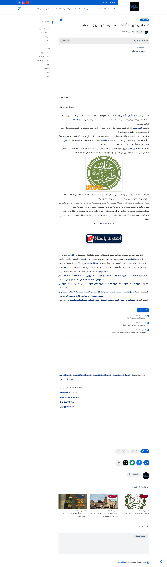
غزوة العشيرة (111, 284)
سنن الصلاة (106, 300)
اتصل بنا (112, 2)
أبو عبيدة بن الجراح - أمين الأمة (134, 325)
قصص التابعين (45, 53)
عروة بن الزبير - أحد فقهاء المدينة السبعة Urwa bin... (104, 515)
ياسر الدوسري (104, 276)
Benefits (47, 69)
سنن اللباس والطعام (78, 300)
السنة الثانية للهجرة (102, 375)
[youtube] (27, 2)
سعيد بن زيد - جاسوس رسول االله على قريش (128, 332)
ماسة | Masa (122, 562)
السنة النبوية (80, 9)
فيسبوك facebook (68, 393)
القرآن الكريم (104, 9)
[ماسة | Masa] (134, 6)
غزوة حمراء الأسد (76, 284)
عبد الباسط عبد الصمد (74, 276)
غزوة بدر (105, 141)
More (49, 73)
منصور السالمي (87, 280)
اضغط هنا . (98, 224)
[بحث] (19, 9)
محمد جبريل (91, 276)
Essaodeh (140, 32)
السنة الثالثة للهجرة (82, 375)
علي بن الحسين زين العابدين (137, 514)
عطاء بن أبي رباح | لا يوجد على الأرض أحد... (74, 515)
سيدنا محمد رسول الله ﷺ (109, 292)
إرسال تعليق (140, 536)
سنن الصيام (118, 300)
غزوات (132, 259)
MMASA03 (141, 48)
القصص (93, 9)
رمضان (62, 9)
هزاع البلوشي (72, 280)
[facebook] (19, 2)
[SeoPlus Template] (148, 562)
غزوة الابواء (135, 284)
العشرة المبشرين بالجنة (136, 318)
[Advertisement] (104, 77)
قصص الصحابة (122, 451)
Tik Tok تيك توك (66, 402)
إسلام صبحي (135, 276)
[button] (139, 462)
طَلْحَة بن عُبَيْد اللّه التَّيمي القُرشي (134, 116)
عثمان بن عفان (134, 149)
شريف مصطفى (120, 276)
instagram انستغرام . (69, 398)
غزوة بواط (123, 284)
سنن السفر (94, 300)
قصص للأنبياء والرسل (42, 61)
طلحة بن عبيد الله (138, 51)
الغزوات (69, 9)
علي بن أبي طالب (89, 296)
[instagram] (23, 2)
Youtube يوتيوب (66, 407)
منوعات (39, 9)
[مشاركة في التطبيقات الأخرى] (119, 462)
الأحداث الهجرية (50, 9)
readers (48, 77)
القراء (113, 9)
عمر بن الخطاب (78, 120)
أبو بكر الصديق (90, 292)
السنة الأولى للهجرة (121, 375)
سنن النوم (131, 300)
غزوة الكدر (98, 284)
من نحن (104, 2)
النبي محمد (137, 128)
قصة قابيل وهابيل (131, 292)
